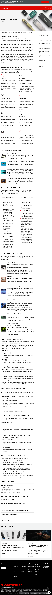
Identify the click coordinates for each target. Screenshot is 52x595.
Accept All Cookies (46, 593)
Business (48, 5)
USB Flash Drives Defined (43, 38)
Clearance (22, 569)
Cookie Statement (21, 591)
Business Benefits (31, 566)
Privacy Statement (14, 591)
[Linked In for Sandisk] (44, 568)
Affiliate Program (30, 574)
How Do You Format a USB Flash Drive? (44, 56)
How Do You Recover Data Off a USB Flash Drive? (44, 60)
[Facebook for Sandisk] (46, 566)
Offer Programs (30, 573)
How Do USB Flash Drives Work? (44, 48)
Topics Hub (29, 564)
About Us (15, 564)
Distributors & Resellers (23, 571)
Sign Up (3, 568)
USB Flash (23, 7)
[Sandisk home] (4, 8)
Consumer (43, 5)
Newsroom (15, 571)
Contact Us (15, 576)
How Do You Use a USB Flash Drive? (44, 52)
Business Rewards (31, 569)
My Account (22, 564)
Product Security (37, 571)
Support (43, 7)
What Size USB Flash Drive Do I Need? (44, 63)
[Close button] (50, 2)
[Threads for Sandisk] (47, 568)
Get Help (36, 564)
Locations (15, 573)
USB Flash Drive (5, 520)
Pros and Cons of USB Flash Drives (45, 46)
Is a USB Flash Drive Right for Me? (45, 40)
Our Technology (16, 566)
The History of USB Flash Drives (44, 43)
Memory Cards (18, 7)
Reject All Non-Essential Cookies (36, 593)
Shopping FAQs (23, 573)
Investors (15, 569)
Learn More (4, 553)
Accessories (35, 7)
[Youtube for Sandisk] (46, 567)
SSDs (13, 7)
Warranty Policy (37, 566)
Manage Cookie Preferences (24, 593)
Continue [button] (45, 1)
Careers (15, 574)
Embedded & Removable (29, 7)
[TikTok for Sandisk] (48, 566)
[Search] (50, 8)
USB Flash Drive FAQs (43, 66)
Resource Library (37, 569)
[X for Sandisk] (50, 566)
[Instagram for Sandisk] (44, 566)
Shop (39, 7)
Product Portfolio (23, 566)
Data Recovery (30, 571)
